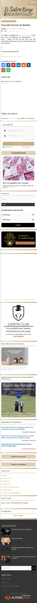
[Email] (3, 70)
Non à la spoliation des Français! (16, 183)
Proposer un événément (18, 464)
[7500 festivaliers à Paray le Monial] (5, 535)
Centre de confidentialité (11, 493)
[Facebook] (8, 65)
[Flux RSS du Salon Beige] (20, 516)
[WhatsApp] (8, 70)
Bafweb (33, 37)
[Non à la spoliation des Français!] (18, 180)
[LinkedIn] (18, 65)
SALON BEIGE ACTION (18, 153)
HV (2, 47)
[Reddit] (23, 65)
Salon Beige (12, 28)
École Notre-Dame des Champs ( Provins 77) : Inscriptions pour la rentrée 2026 (17, 428)
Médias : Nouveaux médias (9, 21)
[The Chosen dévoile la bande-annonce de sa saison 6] (5, 563)
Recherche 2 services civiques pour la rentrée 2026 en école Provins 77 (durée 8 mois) (17, 437)
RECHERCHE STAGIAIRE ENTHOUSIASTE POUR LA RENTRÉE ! (16, 445)
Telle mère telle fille (17, 538)
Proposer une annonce (18, 456)
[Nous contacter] (16, 516)
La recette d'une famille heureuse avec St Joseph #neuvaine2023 (16, 299)
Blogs (5, 475)
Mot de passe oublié (29, 139)
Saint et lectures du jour (11, 487)
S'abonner (5, 582)
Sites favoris (7, 490)
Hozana (33, 299)
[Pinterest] (13, 65)
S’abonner (6, 481)
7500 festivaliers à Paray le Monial (21, 529)
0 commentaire (10, 31)
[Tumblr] (28, 65)
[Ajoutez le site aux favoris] (18, 516)
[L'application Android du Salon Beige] (22, 516)
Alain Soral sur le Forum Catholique (11, 81)
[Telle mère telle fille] (5, 544)
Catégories (6, 484)
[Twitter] (3, 65)
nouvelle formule (24, 35)
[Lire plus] (12, 187)
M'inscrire (32, 147)
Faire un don (7, 478)
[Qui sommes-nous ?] (15, 516)
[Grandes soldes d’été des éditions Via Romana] (5, 553)
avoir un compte (12, 118)
